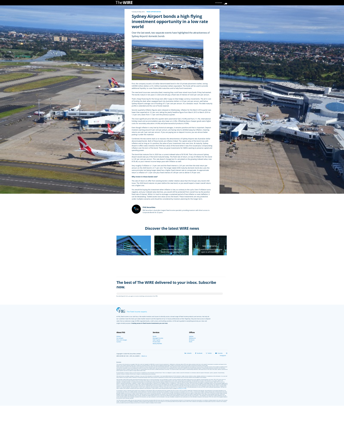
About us (144, 356)
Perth (190, 341)
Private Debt (156, 341)
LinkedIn (189, 353)
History (118, 336)
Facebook (199, 353)
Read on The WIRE (133, 255)
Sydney (191, 336)
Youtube (220, 353)
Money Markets (157, 343)
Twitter (209, 353)
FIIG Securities (149, 207)
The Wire (125, 3)
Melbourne (192, 338)
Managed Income (158, 338)
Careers (118, 341)
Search (226, 2)
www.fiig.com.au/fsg (182, 388)
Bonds (155, 336)
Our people (119, 338)
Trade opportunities (153, 12)
